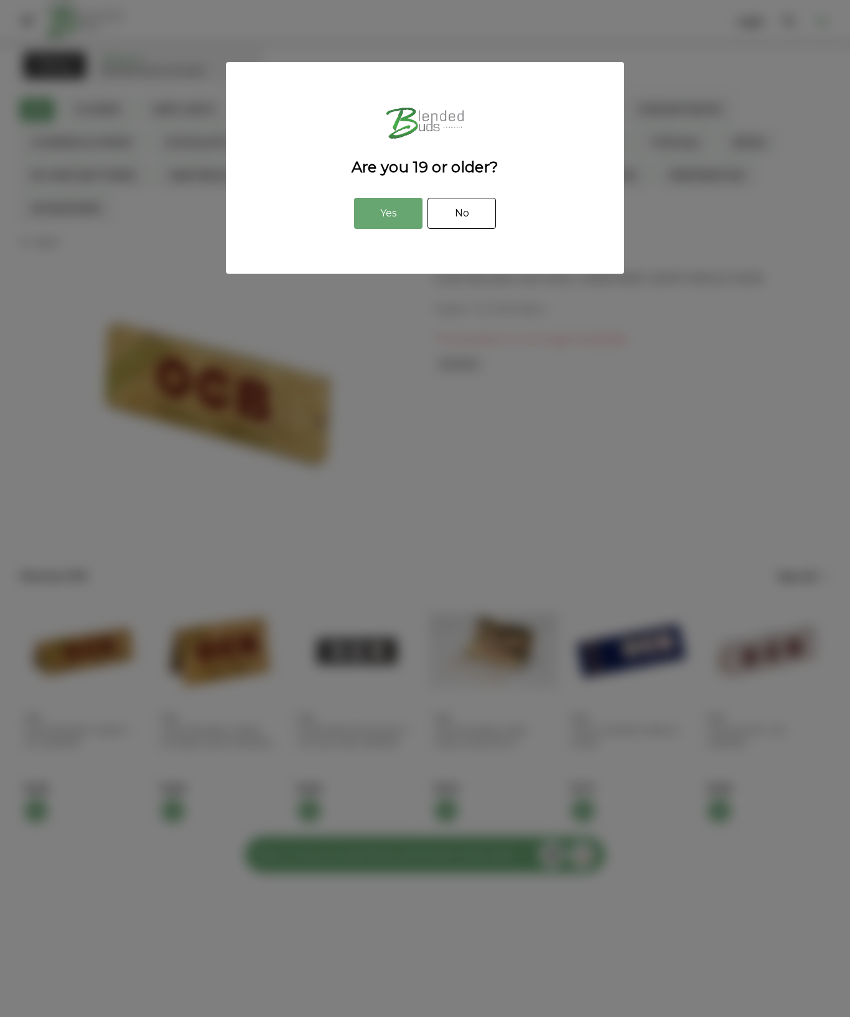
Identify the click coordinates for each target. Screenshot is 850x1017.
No (462, 213)
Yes (388, 213)
